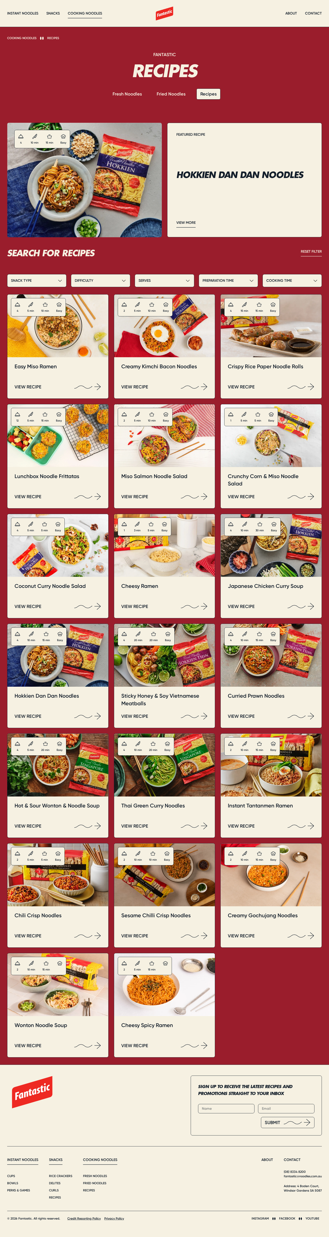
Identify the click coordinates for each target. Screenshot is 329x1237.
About (267, 1160)
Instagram (260, 1218)
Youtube (312, 1218)
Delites (54, 1183)
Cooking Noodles (21, 38)
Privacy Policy (114, 1218)
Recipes (53, 38)
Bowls (12, 1183)
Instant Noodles (22, 1160)
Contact (292, 1160)
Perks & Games (18, 1190)
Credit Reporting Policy (84, 1218)
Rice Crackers (60, 1176)
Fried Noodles (171, 94)
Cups (11, 1176)
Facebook (287, 1218)
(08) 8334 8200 (295, 1172)
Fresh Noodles (127, 94)
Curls (54, 1190)
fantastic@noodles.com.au (303, 1176)
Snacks (55, 1160)
